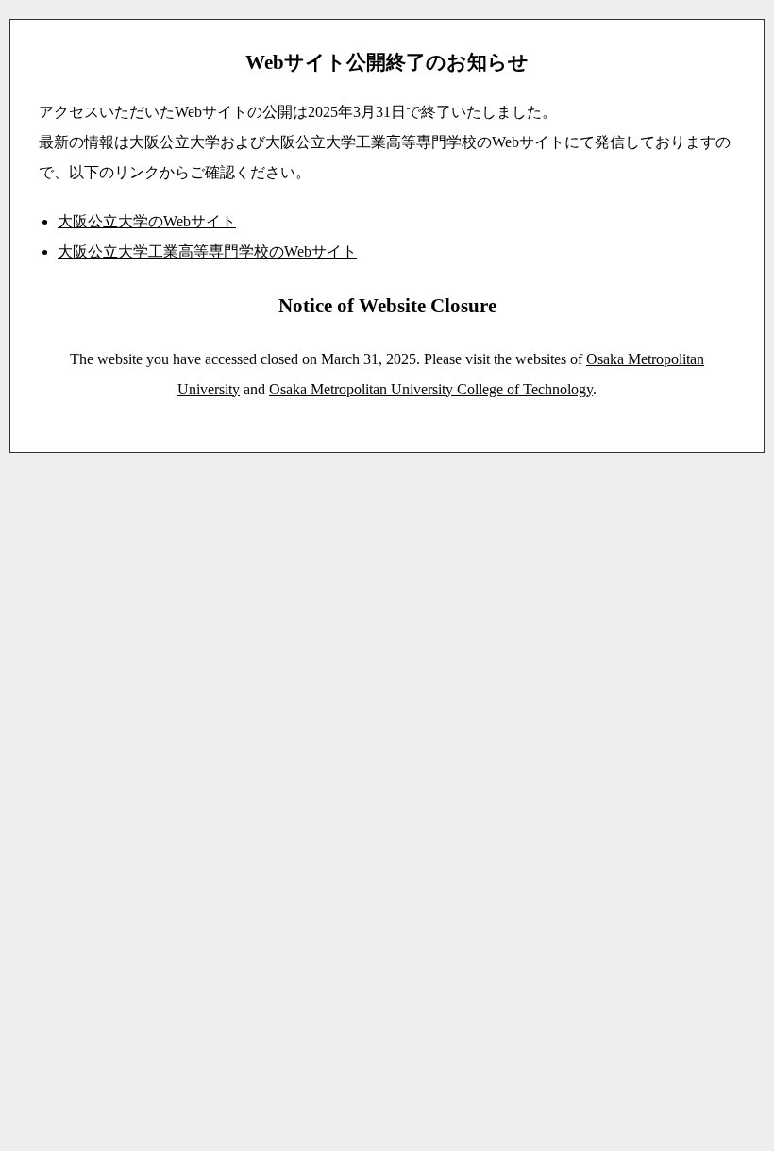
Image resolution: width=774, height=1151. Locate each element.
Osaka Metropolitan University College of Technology (431, 389)
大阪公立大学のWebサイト (147, 221)
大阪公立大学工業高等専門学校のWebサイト (207, 251)
